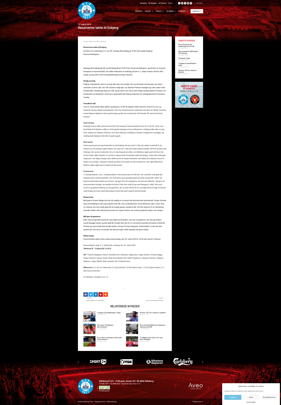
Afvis (251, 397)
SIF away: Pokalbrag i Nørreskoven (105, 326)
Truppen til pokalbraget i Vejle (109, 313)
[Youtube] (188, 3)
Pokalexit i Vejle (184, 58)
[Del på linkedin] (95, 294)
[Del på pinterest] (100, 294)
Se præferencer (269, 397)
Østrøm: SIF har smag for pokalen (153, 313)
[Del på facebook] (85, 294)
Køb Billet (197, 11)
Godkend (232, 397)
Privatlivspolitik (251, 402)
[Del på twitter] (90, 294)
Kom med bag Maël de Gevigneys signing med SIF (152, 326)
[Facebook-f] (179, 3)
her (107, 277)
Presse (170, 3)
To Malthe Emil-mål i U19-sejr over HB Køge (151, 339)
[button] (78, 362)
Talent (159, 11)
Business (182, 11)
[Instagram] (185, 3)
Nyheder (138, 11)
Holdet (148, 11)
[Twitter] (191, 3)
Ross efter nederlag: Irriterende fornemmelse (109, 339)
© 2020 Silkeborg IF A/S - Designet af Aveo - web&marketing (97, 401)
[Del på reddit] (105, 294)
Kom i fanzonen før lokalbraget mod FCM (186, 45)
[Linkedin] (182, 3)
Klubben (170, 11)
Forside (85, 41)
